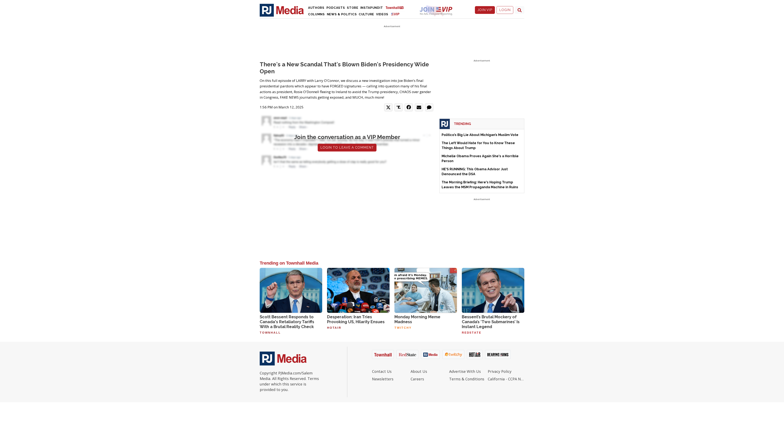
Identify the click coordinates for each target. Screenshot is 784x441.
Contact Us (382, 371)
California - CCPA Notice (506, 378)
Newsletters (382, 378)
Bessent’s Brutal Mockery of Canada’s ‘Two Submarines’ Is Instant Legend (491, 321)
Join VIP (485, 10)
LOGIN (505, 10)
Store (352, 8)
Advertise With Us (465, 371)
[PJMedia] (282, 10)
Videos (382, 14)
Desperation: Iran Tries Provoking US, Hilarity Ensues (356, 319)
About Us (419, 371)
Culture (366, 14)
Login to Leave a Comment (347, 147)
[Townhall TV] (396, 7)
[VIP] (395, 14)
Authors (316, 8)
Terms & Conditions (466, 378)
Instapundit (371, 8)
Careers (417, 378)
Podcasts (335, 8)
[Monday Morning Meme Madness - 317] (425, 290)
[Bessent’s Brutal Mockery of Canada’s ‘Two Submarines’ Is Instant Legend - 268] (493, 290)
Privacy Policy (499, 371)
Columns (316, 14)
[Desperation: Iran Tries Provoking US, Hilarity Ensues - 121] (358, 290)
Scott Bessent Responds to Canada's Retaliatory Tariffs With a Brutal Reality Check (287, 321)
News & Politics (342, 14)
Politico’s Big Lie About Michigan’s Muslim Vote (480, 135)
